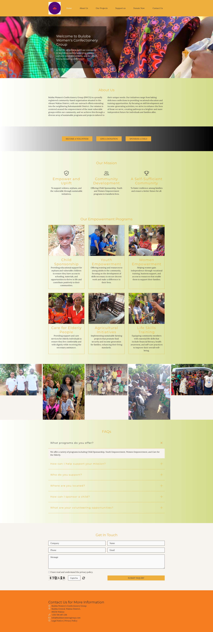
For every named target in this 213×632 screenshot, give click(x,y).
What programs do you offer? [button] (72, 442)
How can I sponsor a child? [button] (70, 496)
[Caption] (21, 379)
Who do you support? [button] (66, 474)
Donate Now (139, 8)
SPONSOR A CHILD (138, 139)
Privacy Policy (70, 620)
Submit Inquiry (136, 578)
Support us (120, 8)
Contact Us (158, 8)
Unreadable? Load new (83, 577)
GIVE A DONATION (109, 139)
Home (69, 8)
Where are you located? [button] (67, 485)
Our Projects (101, 8)
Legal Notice (57, 620)
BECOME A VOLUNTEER (77, 139)
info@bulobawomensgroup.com (66, 617)
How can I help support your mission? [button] (78, 463)
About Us (84, 8)
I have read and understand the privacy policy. (71, 572)
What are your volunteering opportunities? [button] (81, 507)
